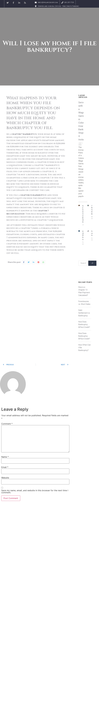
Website (5, 478)
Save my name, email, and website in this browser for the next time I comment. (34, 491)
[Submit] (92, 263)
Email (4, 467)
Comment (7, 424)
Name (5, 457)
